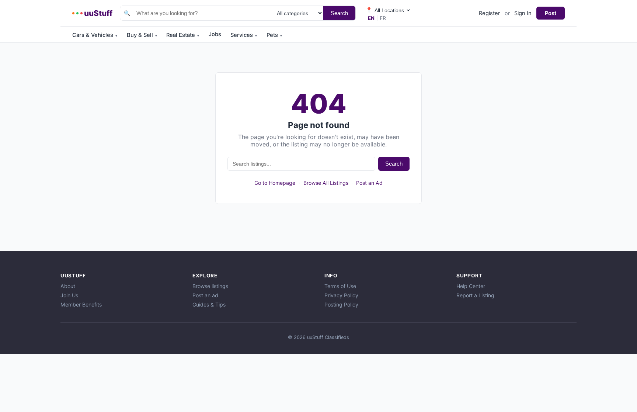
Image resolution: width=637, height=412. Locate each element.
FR (383, 18)
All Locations (385, 10)
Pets (274, 35)
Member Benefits (81, 304)
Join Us (69, 295)
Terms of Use (340, 286)
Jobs (215, 34)
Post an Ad (369, 183)
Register (489, 13)
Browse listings (210, 286)
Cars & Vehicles (94, 35)
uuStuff (98, 13)
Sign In (523, 13)
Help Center (470, 286)
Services (243, 35)
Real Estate (182, 35)
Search (339, 13)
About (67, 286)
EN (371, 18)
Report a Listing (475, 295)
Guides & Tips (209, 304)
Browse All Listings (325, 183)
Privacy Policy (341, 295)
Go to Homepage (274, 183)
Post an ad (205, 295)
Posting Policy (341, 304)
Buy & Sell (142, 35)
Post (551, 13)
